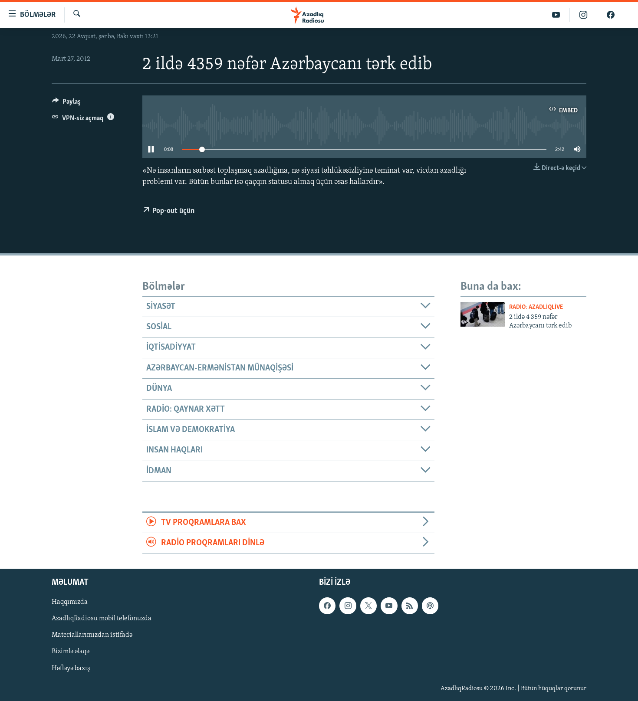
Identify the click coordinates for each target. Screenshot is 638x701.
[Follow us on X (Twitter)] (368, 605)
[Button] (66, 103)
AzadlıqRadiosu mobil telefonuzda (101, 618)
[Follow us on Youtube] (389, 605)
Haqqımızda (70, 602)
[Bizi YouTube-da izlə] (556, 15)
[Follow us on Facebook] (327, 605)
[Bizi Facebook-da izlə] (610, 15)
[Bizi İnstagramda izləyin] (583, 15)
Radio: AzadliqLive (536, 307)
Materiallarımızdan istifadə (92, 635)
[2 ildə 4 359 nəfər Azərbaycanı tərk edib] (482, 314)
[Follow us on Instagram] (347, 605)
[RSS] (409, 605)
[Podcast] (430, 605)
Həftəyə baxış (71, 668)
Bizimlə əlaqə (70, 651)
